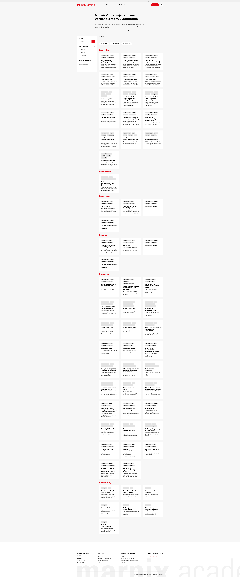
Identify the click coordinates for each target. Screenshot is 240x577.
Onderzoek (100, 562)
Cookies (161, 574)
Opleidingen (100, 556)
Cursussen (116, 43)
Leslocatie (79, 558)
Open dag (154, 4)
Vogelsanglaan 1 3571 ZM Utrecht (81, 561)
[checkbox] (87, 49)
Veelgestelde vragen (125, 562)
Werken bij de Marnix (103, 560)
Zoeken (81, 38)
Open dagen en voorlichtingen (105, 558)
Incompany (127, 43)
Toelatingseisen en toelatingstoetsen (129, 560)
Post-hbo (104, 43)
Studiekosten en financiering (127, 558)
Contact (79, 555)
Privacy (155, 574)
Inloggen (123, 556)
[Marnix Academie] (86, 5)
